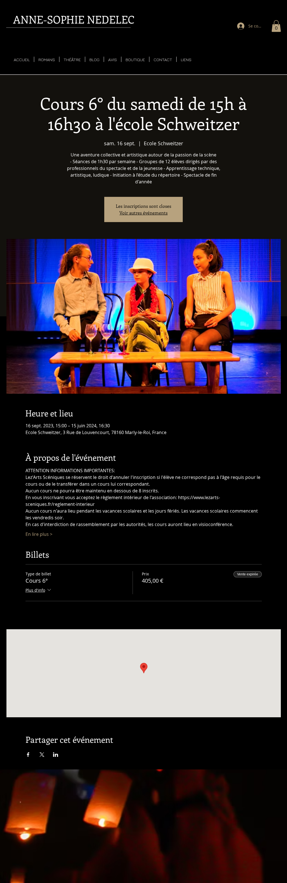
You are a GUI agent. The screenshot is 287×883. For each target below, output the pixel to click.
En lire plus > (39, 534)
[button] (276, 26)
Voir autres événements (143, 213)
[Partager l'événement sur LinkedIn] (55, 754)
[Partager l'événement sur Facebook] (28, 754)
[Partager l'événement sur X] (42, 754)
